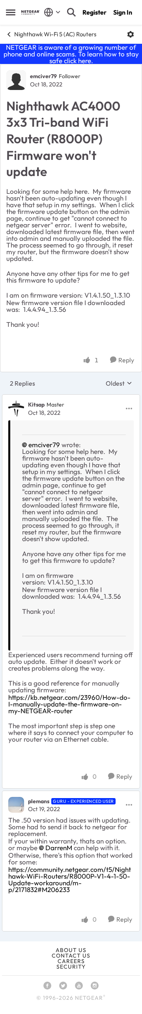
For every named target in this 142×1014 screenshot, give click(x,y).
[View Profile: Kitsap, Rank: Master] (16, 408)
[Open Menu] (130, 34)
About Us (71, 950)
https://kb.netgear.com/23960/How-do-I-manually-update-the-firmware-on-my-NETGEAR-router (69, 704)
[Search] (71, 12)
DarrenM (58, 847)
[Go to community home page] (30, 12)
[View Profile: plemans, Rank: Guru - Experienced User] (16, 805)
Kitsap (36, 404)
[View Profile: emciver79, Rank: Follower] (16, 80)
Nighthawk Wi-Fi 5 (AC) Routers (55, 34)
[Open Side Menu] (10, 12)
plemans (38, 801)
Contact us (71, 955)
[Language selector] (52, 12)
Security (71, 966)
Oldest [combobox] (119, 383)
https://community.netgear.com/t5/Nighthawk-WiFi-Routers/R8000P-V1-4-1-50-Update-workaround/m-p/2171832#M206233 (69, 879)
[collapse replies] (71, 398)
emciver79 (43, 76)
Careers (71, 961)
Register (94, 12)
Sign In (122, 12)
